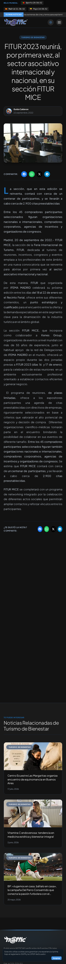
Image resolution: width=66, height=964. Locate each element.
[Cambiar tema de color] (51, 22)
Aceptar (56, 958)
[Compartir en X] (39, 174)
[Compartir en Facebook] (24, 174)
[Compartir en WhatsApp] (32, 174)
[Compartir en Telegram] (47, 174)
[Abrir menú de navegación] (59, 22)
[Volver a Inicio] (16, 22)
